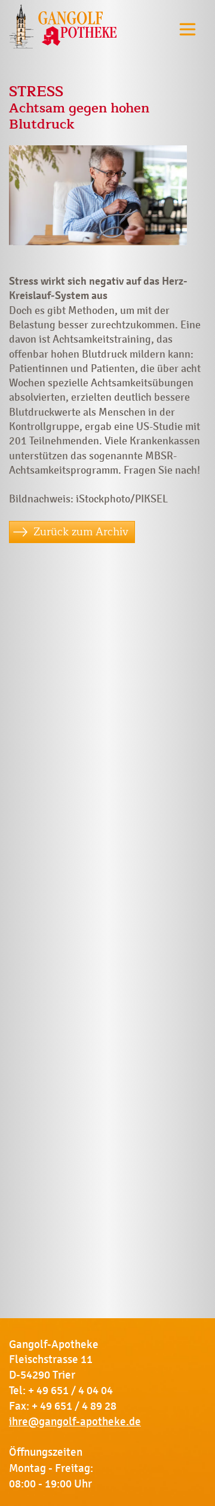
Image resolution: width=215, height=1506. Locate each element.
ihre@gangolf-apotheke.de (75, 1421)
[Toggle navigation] (187, 29)
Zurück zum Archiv (80, 532)
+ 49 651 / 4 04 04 (70, 1390)
